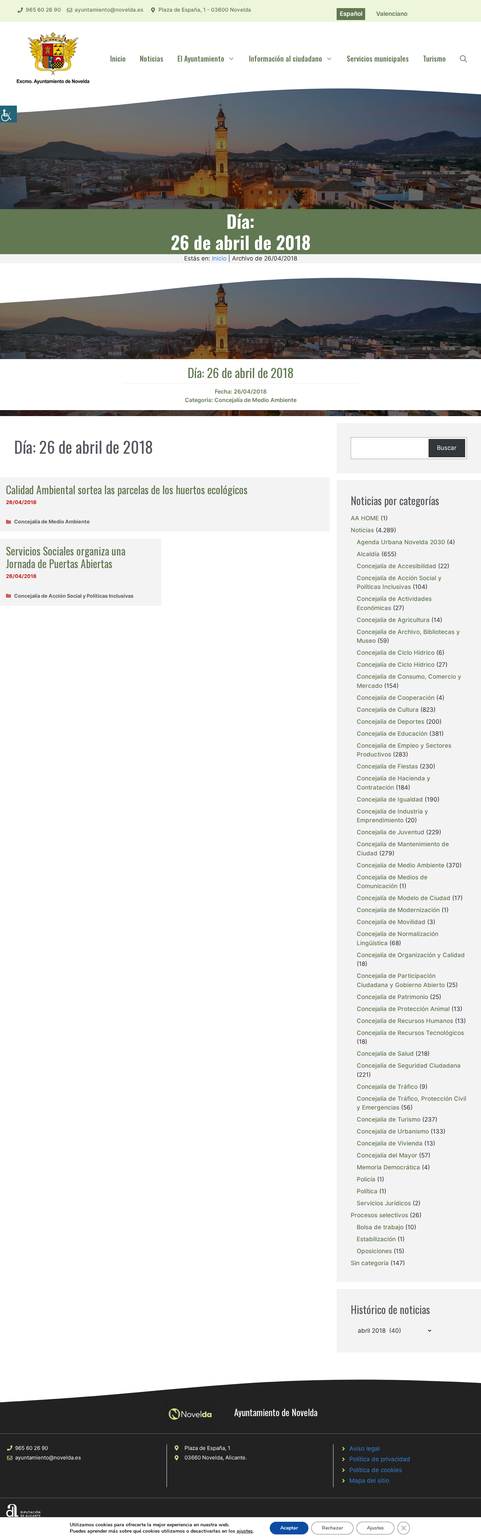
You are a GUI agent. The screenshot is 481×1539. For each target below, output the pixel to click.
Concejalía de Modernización (398, 909)
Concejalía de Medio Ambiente (255, 399)
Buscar (446, 447)
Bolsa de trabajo (380, 1227)
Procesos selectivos (379, 1215)
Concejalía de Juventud (390, 832)
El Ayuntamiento (200, 58)
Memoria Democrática (388, 1167)
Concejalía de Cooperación (396, 697)
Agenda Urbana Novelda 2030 (401, 542)
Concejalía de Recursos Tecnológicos (410, 1032)
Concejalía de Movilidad (391, 921)
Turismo (434, 58)
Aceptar (289, 1528)
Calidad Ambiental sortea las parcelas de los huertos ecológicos (127, 489)
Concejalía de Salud (385, 1053)
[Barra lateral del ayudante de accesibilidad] (8, 114)
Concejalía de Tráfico (387, 1086)
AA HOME (365, 518)
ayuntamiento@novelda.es (109, 9)
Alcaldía (368, 554)
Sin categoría (370, 1263)
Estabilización (376, 1239)
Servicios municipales (378, 58)
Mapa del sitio (369, 1480)
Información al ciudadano (285, 58)
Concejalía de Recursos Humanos (405, 1020)
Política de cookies (375, 1470)
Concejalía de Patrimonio (392, 996)
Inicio (118, 58)
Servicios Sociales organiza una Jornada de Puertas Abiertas (65, 557)
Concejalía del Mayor (387, 1155)
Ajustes (375, 1528)
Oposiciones (374, 1251)
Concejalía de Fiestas (387, 766)
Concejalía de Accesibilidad (396, 566)
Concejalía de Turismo (388, 1119)
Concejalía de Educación (392, 733)
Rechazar (332, 1528)
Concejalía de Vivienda (390, 1143)
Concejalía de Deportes (390, 721)
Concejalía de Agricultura (393, 619)
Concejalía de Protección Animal (403, 1008)
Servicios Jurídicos (384, 1203)
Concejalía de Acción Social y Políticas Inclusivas (73, 596)
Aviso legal (364, 1448)
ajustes (245, 1531)
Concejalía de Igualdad (390, 799)
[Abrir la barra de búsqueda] (463, 58)
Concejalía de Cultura (388, 709)
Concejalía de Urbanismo (393, 1131)
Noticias (151, 58)
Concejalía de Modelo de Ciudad (403, 898)
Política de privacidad (379, 1459)
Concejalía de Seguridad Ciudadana (409, 1065)
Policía (366, 1179)
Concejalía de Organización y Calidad (411, 955)
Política (367, 1191)
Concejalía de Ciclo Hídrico (396, 652)
